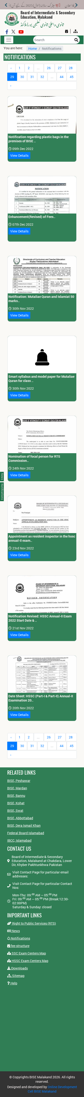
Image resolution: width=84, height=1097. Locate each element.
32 (42, 77)
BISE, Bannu (16, 795)
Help (13, 983)
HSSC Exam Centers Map (29, 960)
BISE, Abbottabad (20, 818)
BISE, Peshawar (18, 780)
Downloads (19, 968)
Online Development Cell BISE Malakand (52, 1089)
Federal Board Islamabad (25, 833)
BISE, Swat (15, 810)
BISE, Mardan (17, 788)
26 (49, 68)
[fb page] (7, 32)
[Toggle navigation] (8, 39)
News (15, 931)
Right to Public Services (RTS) (33, 923)
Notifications (20, 938)
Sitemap (17, 975)
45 (72, 77)
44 (61, 77)
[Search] (76, 40)
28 (71, 68)
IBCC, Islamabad (19, 840)
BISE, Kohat (15, 803)
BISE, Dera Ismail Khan (24, 825)
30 (22, 77)
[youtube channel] (21, 32)
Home (32, 48)
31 (32, 77)
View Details (19, 155)
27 (60, 68)
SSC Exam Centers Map (28, 953)
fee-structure (19, 946)
